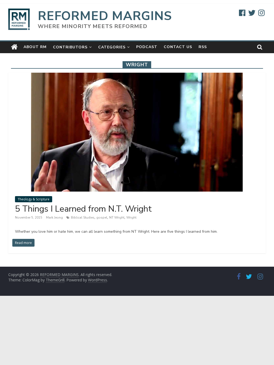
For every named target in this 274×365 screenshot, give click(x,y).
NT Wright (116, 217)
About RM (35, 46)
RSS (203, 46)
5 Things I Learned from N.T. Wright (83, 209)
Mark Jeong (55, 217)
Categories (111, 47)
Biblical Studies (82, 217)
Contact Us (178, 46)
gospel (101, 217)
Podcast (146, 46)
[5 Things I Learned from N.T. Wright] (137, 76)
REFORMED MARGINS (105, 15)
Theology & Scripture (34, 199)
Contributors (70, 47)
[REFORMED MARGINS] (14, 47)
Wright (131, 217)
